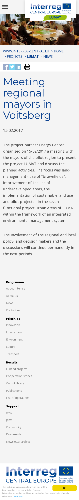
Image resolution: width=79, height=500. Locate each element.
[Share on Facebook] (6, 67)
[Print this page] (25, 67)
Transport (12, 354)
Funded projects (16, 369)
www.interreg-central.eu (26, 51)
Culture (10, 347)
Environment (14, 339)
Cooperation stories (19, 376)
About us (12, 296)
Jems (9, 420)
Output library (15, 383)
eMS (9, 412)
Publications (14, 391)
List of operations (17, 398)
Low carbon (14, 332)
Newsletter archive (18, 442)
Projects (14, 56)
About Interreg (15, 288)
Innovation (13, 325)
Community (13, 427)
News (48, 56)
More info (18, 496)
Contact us (13, 310)
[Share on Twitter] (12, 67)
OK (64, 487)
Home (59, 51)
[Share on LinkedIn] (18, 67)
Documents (13, 434)
